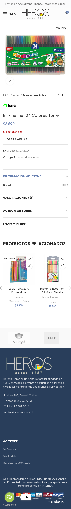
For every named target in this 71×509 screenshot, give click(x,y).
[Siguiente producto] (66, 95)
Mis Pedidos (10, 456)
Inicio (6, 95)
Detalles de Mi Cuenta (16, 463)
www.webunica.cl (37, 482)
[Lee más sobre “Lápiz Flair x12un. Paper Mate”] (29, 265)
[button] (62, 265)
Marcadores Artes (34, 95)
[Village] (19, 338)
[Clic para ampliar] (10, 81)
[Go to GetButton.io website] (9, 505)
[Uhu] (51, 338)
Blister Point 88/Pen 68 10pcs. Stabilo (52, 290)
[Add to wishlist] (29, 258)
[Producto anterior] (58, 95)
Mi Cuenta (9, 449)
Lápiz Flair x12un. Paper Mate (19, 290)
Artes (16, 95)
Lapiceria (18, 297)
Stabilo (52, 302)
